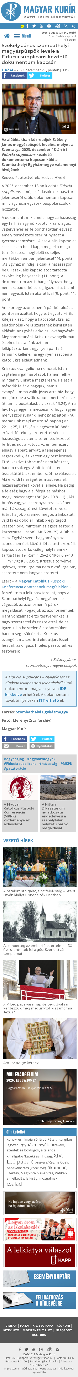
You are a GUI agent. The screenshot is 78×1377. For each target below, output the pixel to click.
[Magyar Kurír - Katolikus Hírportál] (38, 19)
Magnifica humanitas (37, 1173)
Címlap (11, 1326)
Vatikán (61, 1173)
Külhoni (63, 1326)
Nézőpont (64, 1330)
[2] (39, 132)
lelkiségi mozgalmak (41, 1178)
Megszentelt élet (37, 1330)
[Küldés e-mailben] (14, 748)
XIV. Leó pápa (43, 1326)
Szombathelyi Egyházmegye (41, 711)
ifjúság (46, 1156)
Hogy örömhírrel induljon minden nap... (29, 1080)
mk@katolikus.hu (48, 1361)
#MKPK (66, 763)
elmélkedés (15, 1178)
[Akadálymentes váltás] (22, 26)
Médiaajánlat (29, 1368)
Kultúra (39, 1335)
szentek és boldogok (23, 1150)
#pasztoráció (15, 768)
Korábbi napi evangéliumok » (55, 1121)
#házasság (48, 763)
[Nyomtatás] (42, 748)
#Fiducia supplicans (20, 763)
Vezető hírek (18, 840)
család (14, 1183)
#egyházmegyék (41, 759)
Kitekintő (11, 1330)
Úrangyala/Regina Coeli (49, 1162)
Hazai (7, 69)
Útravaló (57, 1145)
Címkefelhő (15, 1132)
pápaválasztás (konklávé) (26, 1168)
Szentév (13, 1173)
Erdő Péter (47, 1139)
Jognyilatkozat (48, 1368)
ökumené (57, 1167)
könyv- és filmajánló (22, 1139)
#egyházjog (14, 759)
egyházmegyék (34, 1144)
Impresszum (11, 1368)
